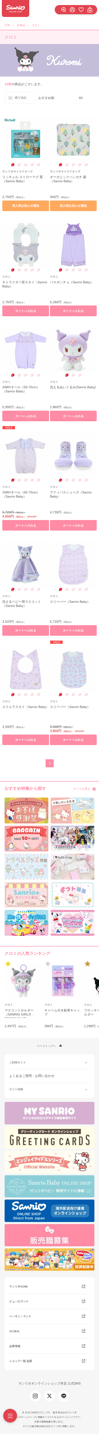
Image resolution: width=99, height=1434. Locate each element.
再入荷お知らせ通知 (25, 205)
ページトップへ (46, 1046)
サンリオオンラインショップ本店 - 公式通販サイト (15, 8)
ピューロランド (19, 1301)
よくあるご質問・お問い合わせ (31, 1076)
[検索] (63, 9)
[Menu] (10, 1416)
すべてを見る (81, 788)
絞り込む (21, 97)
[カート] (89, 9)
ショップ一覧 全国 (20, 1361)
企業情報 (14, 1346)
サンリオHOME (18, 1286)
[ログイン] (72, 9)
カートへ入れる (25, 311)
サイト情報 (16, 1089)
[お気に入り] (81, 9)
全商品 (21, 25)
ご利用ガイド (17, 1062)
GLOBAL (14, 1331)
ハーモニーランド (20, 1316)
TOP (7, 25)
